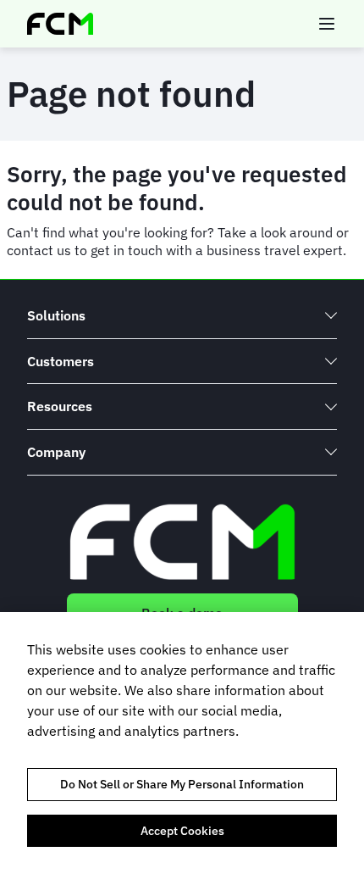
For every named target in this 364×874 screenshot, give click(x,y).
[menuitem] (182, 316)
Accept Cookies (182, 830)
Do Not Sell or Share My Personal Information (182, 784)
